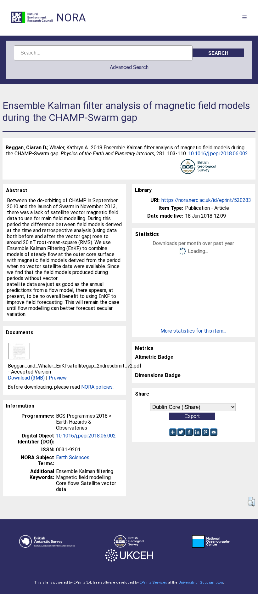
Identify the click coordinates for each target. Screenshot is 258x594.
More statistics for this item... (193, 331)
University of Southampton (200, 582)
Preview (58, 378)
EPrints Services (153, 582)
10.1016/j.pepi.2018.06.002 (218, 154)
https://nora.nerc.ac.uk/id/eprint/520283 (206, 200)
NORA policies (97, 387)
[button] (251, 501)
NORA (71, 17)
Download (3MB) (26, 378)
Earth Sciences (72, 457)
